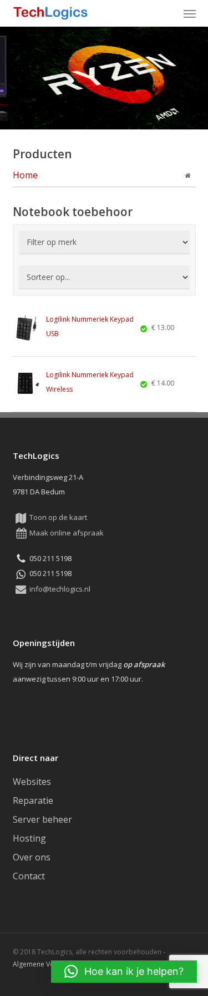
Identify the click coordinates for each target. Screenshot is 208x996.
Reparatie (33, 800)
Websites (32, 781)
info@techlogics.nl (59, 589)
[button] (190, 13)
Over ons (31, 857)
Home (25, 175)
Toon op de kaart (58, 517)
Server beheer (42, 819)
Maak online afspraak (66, 533)
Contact (29, 876)
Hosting (29, 838)
